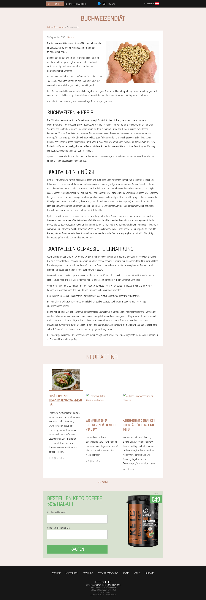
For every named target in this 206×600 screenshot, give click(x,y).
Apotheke (56, 573)
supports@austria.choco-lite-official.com (103, 585)
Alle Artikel (103, 481)
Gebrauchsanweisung (108, 573)
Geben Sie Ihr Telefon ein (58, 527)
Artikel (137, 573)
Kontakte (149, 573)
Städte (126, 573)
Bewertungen (71, 573)
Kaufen (77, 549)
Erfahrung (88, 573)
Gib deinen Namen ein (57, 512)
